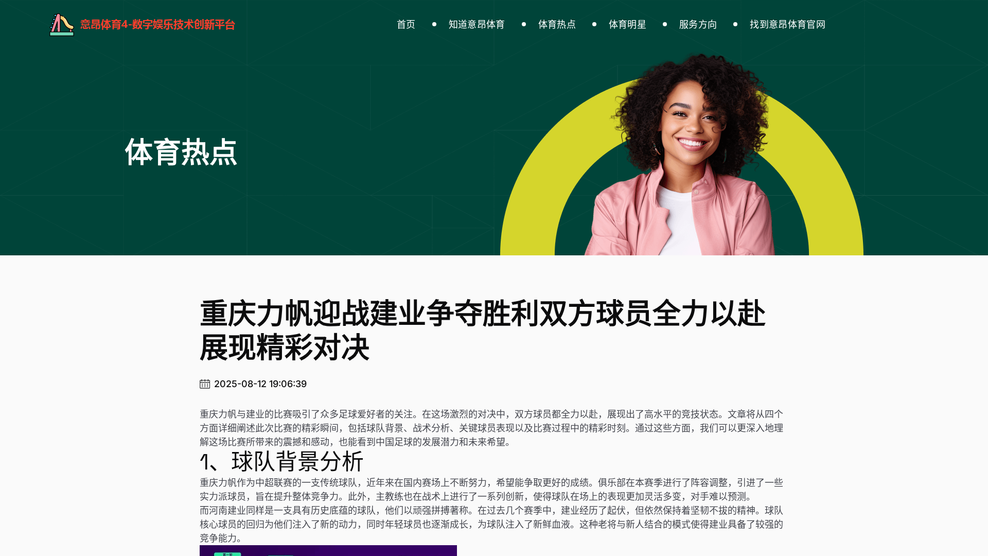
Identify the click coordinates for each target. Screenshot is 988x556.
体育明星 (627, 24)
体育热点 (557, 24)
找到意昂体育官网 (787, 24)
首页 (406, 24)
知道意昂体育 (477, 24)
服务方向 (698, 24)
